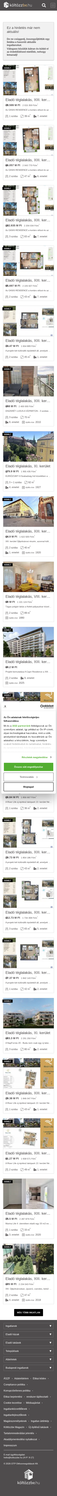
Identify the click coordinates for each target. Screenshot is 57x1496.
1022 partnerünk (21, 725)
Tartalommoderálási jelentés (19, 1433)
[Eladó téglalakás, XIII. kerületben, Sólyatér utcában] (28, 80)
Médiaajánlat (33, 1403)
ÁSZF (7, 1378)
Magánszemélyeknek (15, 1421)
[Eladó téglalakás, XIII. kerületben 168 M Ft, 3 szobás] (28, 381)
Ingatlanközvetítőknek (15, 1409)
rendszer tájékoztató (37, 1396)
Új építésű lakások (38, 1427)
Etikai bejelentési (13, 1396)
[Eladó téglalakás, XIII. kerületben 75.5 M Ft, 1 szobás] (28, 1194)
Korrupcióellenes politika (17, 1390)
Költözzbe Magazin (14, 1427)
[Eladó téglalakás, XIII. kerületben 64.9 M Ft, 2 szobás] (28, 511)
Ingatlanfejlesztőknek (15, 1415)
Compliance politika (14, 1384)
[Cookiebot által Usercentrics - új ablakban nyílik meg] (41, 707)
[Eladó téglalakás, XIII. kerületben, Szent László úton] (28, 321)
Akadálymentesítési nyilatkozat (20, 1439)
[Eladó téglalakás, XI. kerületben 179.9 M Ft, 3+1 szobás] (28, 446)
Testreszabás (27, 776)
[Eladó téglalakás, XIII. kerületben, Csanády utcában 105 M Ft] (28, 1259)
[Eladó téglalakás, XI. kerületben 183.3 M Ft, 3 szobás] (28, 1013)
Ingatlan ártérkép (40, 1421)
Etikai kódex (39, 1378)
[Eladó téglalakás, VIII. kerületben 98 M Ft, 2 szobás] (28, 577)
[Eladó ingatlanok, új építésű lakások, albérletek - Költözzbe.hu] (29, 1476)
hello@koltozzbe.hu (13, 1457)
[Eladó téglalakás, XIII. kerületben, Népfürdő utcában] (28, 1073)
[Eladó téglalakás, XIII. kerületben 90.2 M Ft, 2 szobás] (28, 642)
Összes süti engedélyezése (28, 767)
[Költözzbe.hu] (18, 5)
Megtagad (28, 787)
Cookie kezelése (13, 1403)
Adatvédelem (21, 1378)
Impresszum (10, 1445)
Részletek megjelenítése (35, 757)
